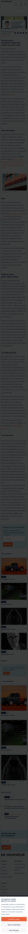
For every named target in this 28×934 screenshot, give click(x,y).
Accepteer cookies (14, 919)
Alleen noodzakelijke (14, 925)
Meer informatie (14, 930)
